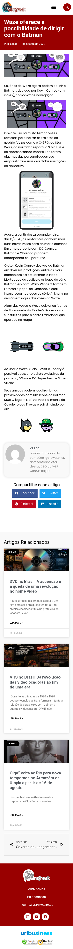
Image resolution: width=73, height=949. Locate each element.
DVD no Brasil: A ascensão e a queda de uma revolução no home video (35, 586)
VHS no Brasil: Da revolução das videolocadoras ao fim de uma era (35, 682)
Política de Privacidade (36, 904)
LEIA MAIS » (16, 622)
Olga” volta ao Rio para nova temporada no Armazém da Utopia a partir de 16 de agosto (35, 780)
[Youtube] (36, 916)
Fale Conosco (36, 897)
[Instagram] (27, 916)
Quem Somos (36, 889)
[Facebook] (45, 916)
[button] (53, 7)
